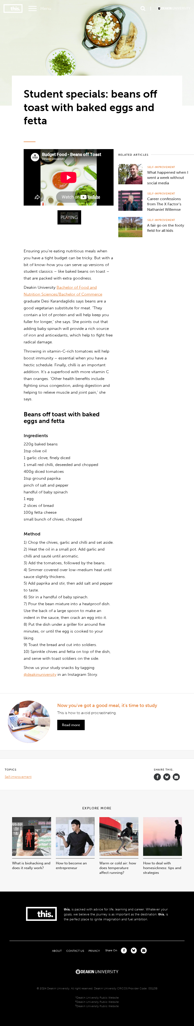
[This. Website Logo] (13, 8)
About (57, 951)
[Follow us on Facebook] (157, 777)
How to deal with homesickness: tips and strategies (162, 868)
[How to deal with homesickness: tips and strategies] (162, 854)
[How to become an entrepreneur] (75, 854)
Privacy (94, 951)
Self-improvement (161, 167)
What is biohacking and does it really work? (31, 865)
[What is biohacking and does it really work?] (31, 854)
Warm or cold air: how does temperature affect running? (117, 868)
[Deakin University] (97, 971)
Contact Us (75, 951)
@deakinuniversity (40, 674)
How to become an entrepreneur (71, 865)
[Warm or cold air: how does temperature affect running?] (118, 854)
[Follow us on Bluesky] (166, 779)
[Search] (143, 8)
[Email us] (176, 777)
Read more (71, 725)
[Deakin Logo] (173, 8)
